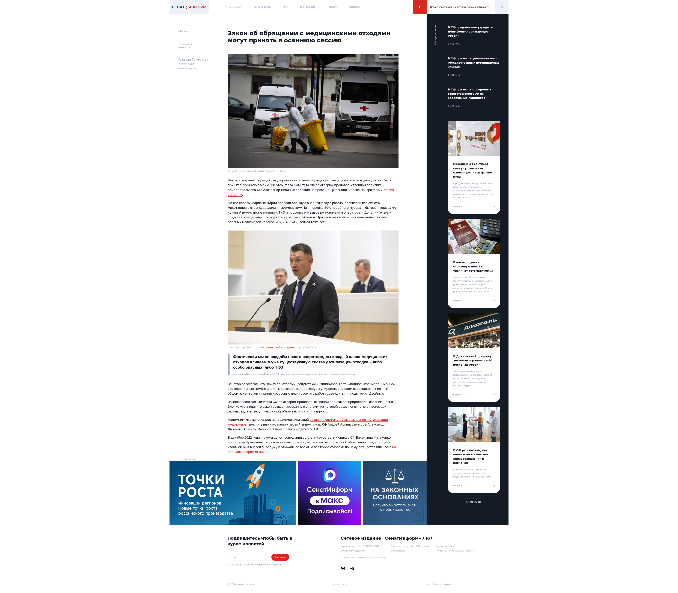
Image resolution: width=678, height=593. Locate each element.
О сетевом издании (352, 550)
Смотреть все (473, 501)
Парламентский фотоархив (277, 347)
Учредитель (398, 550)
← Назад (183, 31)
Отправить (280, 557)
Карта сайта (339, 584)
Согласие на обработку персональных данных (257, 564)
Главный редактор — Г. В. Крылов (410, 546)
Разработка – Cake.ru (438, 584)
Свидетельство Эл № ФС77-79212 (360, 546)
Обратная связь (444, 546)
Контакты (355, 6)
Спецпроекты (262, 6)
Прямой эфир (307, 6)
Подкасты (332, 6)
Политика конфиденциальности (454, 550)
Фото (285, 6)
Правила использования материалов (363, 557)
